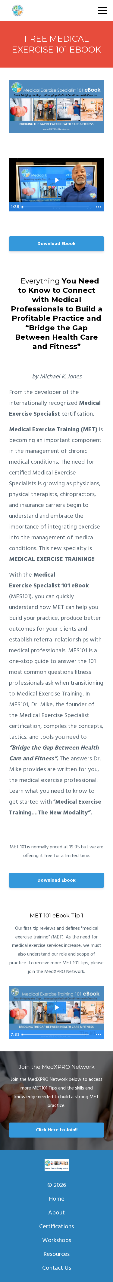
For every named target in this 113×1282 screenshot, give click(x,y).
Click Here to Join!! (56, 1130)
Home (56, 1199)
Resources (56, 1254)
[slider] (56, 207)
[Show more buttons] (98, 207)
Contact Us (56, 1268)
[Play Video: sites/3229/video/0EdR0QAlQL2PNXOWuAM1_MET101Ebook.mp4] (56, 180)
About (56, 1212)
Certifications (56, 1226)
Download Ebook (56, 244)
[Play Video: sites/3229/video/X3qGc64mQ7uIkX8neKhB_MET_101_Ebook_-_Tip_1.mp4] (56, 1008)
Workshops (56, 1240)
